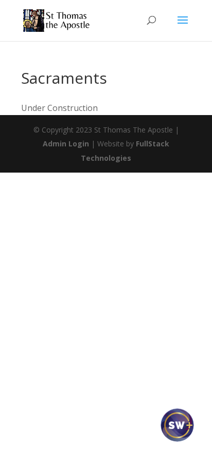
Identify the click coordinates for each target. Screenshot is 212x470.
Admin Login (66, 143)
